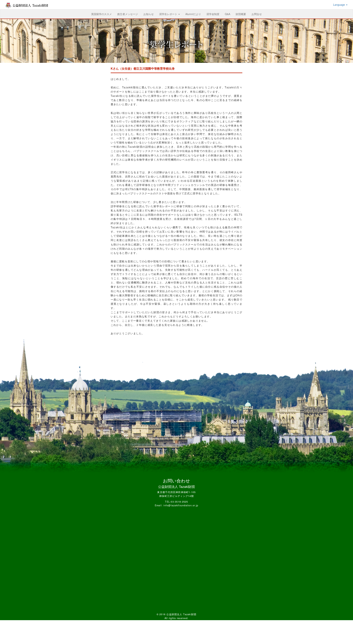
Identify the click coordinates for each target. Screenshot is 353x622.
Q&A (227, 14)
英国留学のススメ (103, 14)
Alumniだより (193, 14)
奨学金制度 (212, 14)
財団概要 (241, 14)
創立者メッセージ (127, 14)
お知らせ (148, 14)
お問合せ (257, 14)
